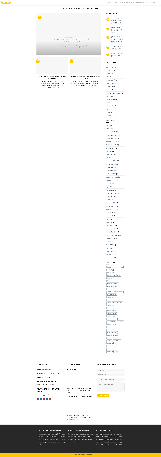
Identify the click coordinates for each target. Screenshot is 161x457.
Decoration (110, 80)
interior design (111, 308)
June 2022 (110, 200)
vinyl (116, 351)
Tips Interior (152, 2)
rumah (116, 343)
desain (118, 275)
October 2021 (111, 209)
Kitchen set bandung (112, 324)
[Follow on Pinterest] (44, 399)
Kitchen (109, 96)
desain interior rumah (112, 283)
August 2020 (110, 238)
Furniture (109, 83)
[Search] (159, 2)
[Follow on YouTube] (50, 399)
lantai (108, 332)
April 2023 (109, 187)
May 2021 (109, 219)
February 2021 (111, 229)
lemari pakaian (111, 338)
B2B (130, 2)
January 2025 (111, 132)
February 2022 (111, 203)
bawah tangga (119, 267)
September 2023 (112, 177)
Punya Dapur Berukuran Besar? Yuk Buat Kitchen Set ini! (117, 30)
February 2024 (111, 161)
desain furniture (111, 278)
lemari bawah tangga (112, 335)
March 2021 (110, 225)
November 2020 (111, 232)
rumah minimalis (111, 346)
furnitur (118, 289)
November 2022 (111, 196)
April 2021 (109, 222)
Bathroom (109, 70)
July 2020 (109, 242)
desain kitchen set (112, 286)
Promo (145, 2)
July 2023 (109, 183)
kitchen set (120, 321)
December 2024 (111, 135)
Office (108, 103)
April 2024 (109, 154)
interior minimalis (111, 313)
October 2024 (111, 141)
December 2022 (111, 193)
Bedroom (109, 73)
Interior (108, 90)
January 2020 (111, 258)
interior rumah (111, 316)
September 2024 (112, 145)
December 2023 (111, 167)
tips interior (110, 351)
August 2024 (110, 148)
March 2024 (110, 158)
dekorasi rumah (111, 275)
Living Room (110, 99)
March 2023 (110, 190)
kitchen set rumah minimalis (114, 329)
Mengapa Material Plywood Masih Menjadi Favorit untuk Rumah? (117, 21)
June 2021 (109, 216)
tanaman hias (110, 348)
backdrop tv (110, 267)
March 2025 (110, 125)
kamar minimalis (111, 321)
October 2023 (111, 174)
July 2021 (109, 212)
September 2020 (112, 235)
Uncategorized (111, 112)
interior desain (111, 305)
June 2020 (110, 245)
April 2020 (109, 251)
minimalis (119, 338)
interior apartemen (117, 302)
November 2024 (111, 138)
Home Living (110, 86)
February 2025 (111, 128)
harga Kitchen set (111, 294)
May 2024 (109, 151)
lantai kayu (114, 332)
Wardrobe (109, 115)
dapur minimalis (111, 272)
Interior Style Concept (113, 93)
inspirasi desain (111, 297)
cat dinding (110, 270)
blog (108, 77)
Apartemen (110, 67)
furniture (109, 291)
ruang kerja (110, 343)
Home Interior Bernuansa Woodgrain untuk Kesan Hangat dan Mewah (117, 40)
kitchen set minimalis (112, 327)
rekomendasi (116, 340)
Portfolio (125, 2)
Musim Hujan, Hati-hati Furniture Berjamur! (117, 55)
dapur (116, 270)
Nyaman (109, 340)
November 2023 (111, 170)
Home (109, 2)
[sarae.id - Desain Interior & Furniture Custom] (6, 3)
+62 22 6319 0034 (47, 369)
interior (109, 302)
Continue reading (68, 50)
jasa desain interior (112, 319)
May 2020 (109, 248)
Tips (107, 109)
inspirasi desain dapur (112, 299)
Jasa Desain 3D (137, 2)
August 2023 (110, 180)
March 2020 (110, 254)
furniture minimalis (118, 291)
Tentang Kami (116, 2)
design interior (111, 289)
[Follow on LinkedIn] (47, 399)
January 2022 (111, 206)
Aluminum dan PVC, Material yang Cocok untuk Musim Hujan (117, 48)
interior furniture (111, 310)
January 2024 (111, 164)
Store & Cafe (110, 106)
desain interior (111, 280)
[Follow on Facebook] (38, 399)
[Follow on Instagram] (41, 399)
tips (117, 348)
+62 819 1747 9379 (50, 373)
